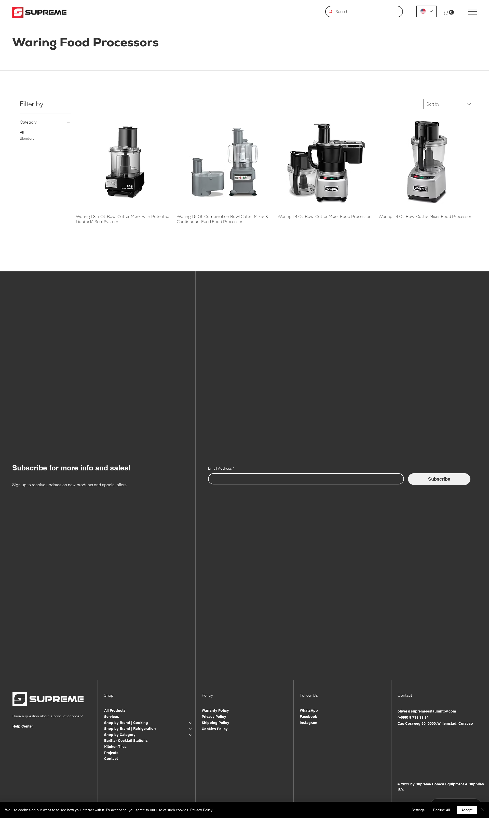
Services (111, 717)
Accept (466, 809)
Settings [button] (418, 809)
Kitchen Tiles (115, 747)
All (22, 132)
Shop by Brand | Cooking (126, 723)
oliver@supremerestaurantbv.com (427, 711)
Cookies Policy (215, 729)
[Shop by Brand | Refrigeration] (191, 729)
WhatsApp (309, 710)
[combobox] (448, 104)
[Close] (483, 810)
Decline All (441, 809)
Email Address (221, 468)
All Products (115, 710)
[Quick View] (124, 162)
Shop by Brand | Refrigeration (130, 729)
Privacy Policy (214, 717)
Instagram (308, 723)
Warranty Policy (215, 710)
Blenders (27, 138)
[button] (449, 12)
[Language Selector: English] (426, 11)
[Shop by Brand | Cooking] (191, 723)
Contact (111, 759)
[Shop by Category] (191, 735)
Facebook (308, 717)
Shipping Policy (215, 723)
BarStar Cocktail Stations (126, 740)
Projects (111, 753)
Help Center (22, 726)
